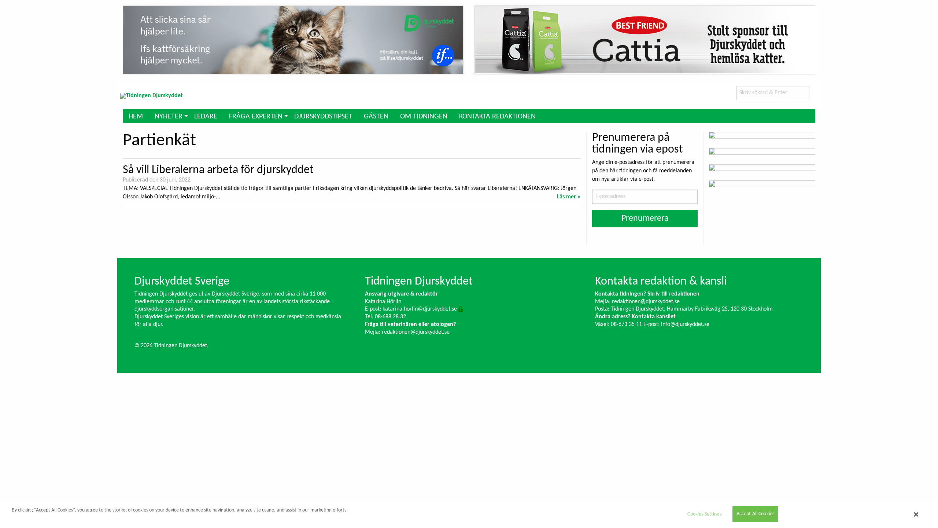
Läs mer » (569, 197)
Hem (136, 116)
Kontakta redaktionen (497, 116)
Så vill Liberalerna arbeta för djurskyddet (218, 170)
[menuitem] (136, 116)
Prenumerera (645, 218)
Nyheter (168, 116)
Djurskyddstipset (323, 116)
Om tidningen (423, 116)
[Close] (916, 514)
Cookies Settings (704, 514)
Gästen (376, 116)
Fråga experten (255, 116)
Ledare (205, 116)
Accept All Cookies (755, 514)
